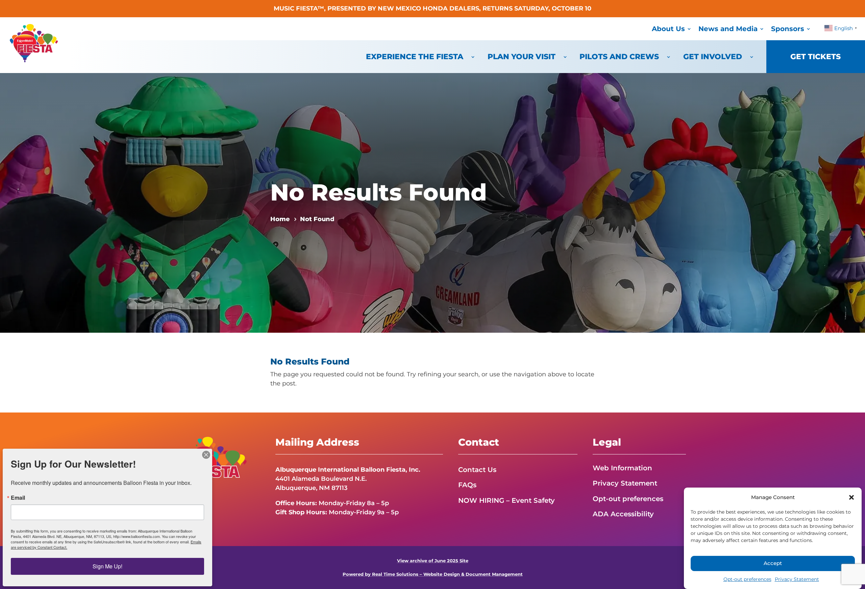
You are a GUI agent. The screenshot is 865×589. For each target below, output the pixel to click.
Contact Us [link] (477, 470)
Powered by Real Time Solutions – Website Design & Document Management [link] (433, 574)
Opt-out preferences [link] (747, 579)
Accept (773, 563)
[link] (34, 60)
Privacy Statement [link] (797, 579)
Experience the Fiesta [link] (414, 56)
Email (18, 497)
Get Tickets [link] (815, 56)
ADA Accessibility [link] (623, 514)
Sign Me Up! (107, 566)
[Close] (206, 455)
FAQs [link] (467, 485)
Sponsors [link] (787, 29)
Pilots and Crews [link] (619, 56)
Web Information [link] (622, 468)
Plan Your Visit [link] (521, 56)
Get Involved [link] (712, 56)
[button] (851, 497)
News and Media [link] (728, 29)
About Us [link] (668, 29)
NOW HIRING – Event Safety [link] (506, 500)
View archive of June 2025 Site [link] (432, 560)
